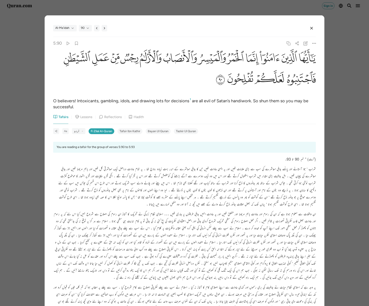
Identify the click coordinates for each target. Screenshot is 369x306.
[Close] (311, 28)
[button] (306, 59)
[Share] (297, 43)
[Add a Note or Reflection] (305, 43)
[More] (314, 43)
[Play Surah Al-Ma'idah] (68, 43)
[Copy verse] (288, 43)
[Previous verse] (97, 28)
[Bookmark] (76, 43)
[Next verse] (104, 28)
